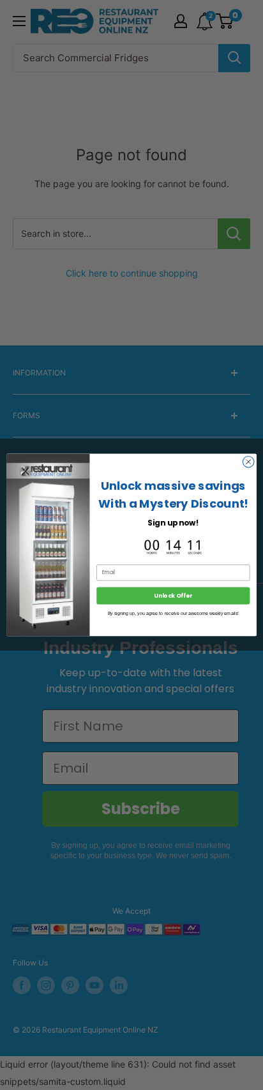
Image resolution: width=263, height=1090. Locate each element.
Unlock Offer (173, 596)
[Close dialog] (248, 462)
